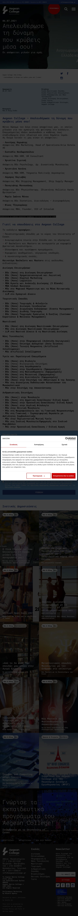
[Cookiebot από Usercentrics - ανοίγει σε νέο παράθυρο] (67, 438)
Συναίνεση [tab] (13, 444)
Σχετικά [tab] (64, 444)
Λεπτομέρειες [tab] (39, 444)
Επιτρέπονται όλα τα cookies (63, 476)
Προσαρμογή (37, 476)
